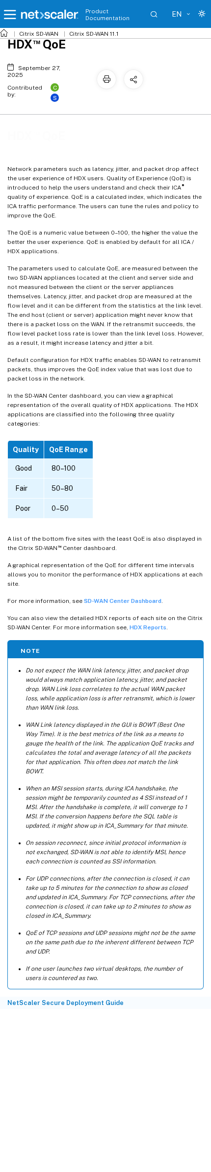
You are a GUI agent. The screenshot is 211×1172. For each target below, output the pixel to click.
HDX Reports (148, 627)
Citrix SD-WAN (38, 33)
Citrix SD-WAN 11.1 (94, 33)
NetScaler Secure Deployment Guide (65, 1002)
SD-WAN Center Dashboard (122, 601)
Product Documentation (107, 15)
